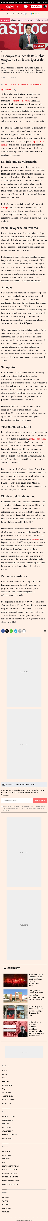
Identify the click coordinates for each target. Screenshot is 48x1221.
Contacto (6, 1159)
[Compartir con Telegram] (15, 631)
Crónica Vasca (7, 1120)
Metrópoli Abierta (9, 1117)
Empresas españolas (10, 1177)
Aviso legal (6, 1155)
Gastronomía (7, 1096)
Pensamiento (7, 1085)
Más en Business (11, 968)
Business (5, 1074)
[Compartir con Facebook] (3, 631)
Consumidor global (10, 1135)
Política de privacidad (10, 1166)
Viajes (4, 1089)
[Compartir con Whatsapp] (11, 631)
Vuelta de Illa (13, 2)
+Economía (6, 1092)
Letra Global (7, 1127)
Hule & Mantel (7, 1138)
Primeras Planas (8, 1100)
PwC (16, 141)
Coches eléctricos (36, 85)
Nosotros (6, 1152)
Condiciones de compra (11, 1181)
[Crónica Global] (15, 6)
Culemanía (6, 1124)
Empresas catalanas (10, 1173)
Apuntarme (40, 800)
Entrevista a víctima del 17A (27, 2)
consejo (4, 207)
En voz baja (6, 1103)
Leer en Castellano (7, 10)
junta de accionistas (37, 438)
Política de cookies (9, 1170)
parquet (35, 538)
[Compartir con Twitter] (7, 631)
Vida (4, 1078)
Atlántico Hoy (7, 1131)
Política (5, 1071)
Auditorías (24, 85)
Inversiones (15, 85)
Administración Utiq (10, 1184)
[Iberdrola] (34, 14)
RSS (3, 1162)
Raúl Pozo (7, 90)
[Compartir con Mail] (20, 631)
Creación (5, 1082)
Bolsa (7, 85)
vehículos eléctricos (21, 100)
